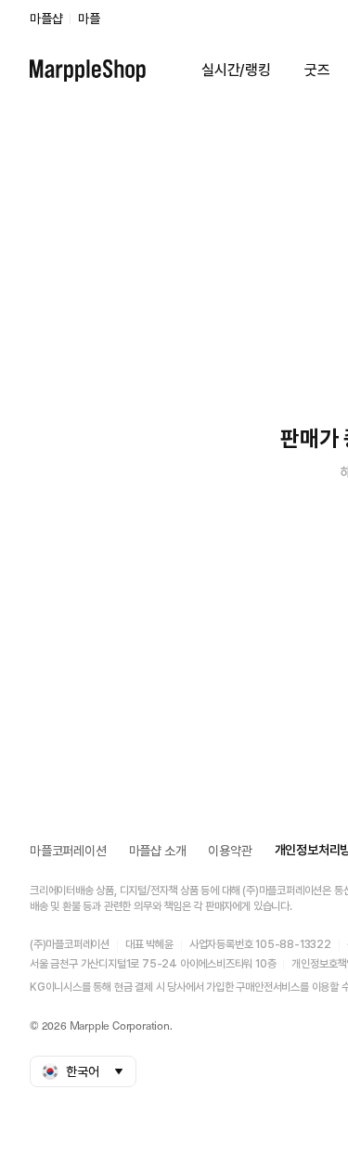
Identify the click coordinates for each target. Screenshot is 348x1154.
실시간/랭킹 (236, 70)
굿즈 (317, 70)
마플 (89, 18)
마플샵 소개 (158, 850)
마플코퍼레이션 (68, 850)
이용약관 (229, 850)
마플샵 (46, 18)
